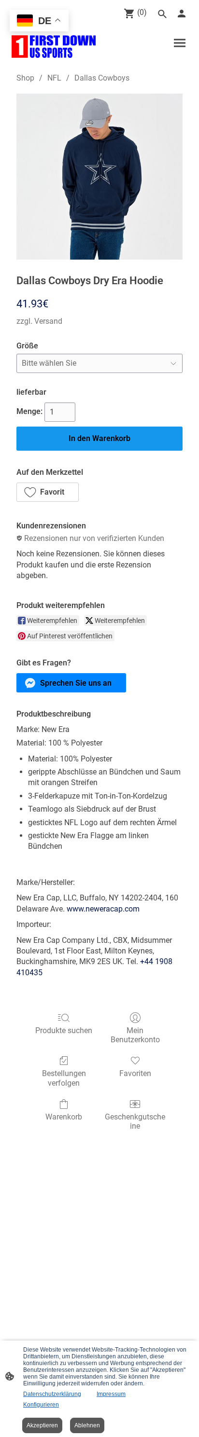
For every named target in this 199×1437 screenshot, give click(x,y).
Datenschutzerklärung (52, 1394)
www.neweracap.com (103, 908)
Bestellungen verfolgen (64, 1078)
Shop (25, 78)
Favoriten (135, 1073)
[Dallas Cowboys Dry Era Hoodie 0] (99, 177)
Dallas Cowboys (101, 78)
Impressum (111, 1394)
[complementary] (39, 21)
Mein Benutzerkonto (135, 1035)
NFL (54, 78)
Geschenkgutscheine (135, 1121)
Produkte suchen (63, 1030)
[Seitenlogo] (54, 46)
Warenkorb (63, 1116)
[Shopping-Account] (181, 13)
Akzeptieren (42, 1425)
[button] (47, 492)
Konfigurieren (41, 1404)
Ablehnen (87, 1425)
